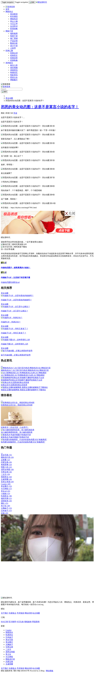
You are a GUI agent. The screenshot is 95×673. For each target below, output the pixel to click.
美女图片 (6, 486)
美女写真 (6, 455)
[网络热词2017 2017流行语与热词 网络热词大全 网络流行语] (26, 368)
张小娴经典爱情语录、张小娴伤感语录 (16, 432)
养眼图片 (14, 80)
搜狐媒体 (28, 622)
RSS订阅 (4, 622)
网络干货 (9, 31)
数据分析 (14, 43)
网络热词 (14, 19)
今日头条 (20, 622)
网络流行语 (7, 457)
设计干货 (14, 46)
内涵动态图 (5, 282)
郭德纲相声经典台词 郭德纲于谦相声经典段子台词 (21, 380)
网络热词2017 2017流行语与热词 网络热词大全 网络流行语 (25, 370)
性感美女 (6, 496)
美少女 (5, 506)
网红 (4, 503)
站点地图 (36, 613)
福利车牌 (6, 498)
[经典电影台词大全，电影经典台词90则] (17, 403)
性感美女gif (15, 282)
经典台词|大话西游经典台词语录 (14, 385)
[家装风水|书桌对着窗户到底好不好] (16, 435)
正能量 (5, 460)
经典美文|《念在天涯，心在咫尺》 (15, 427)
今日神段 (6, 489)
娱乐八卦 (14, 65)
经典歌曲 (14, 60)
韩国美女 (6, 477)
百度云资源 (7, 482)
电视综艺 (14, 72)
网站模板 (49, 671)
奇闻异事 (6, 465)
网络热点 (9, 12)
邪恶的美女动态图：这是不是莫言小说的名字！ (40, 107)
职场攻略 (14, 29)
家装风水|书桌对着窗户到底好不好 (15, 437)
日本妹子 (6, 511)
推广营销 (14, 38)
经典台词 (14, 53)
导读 (15, 113)
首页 (7, 9)
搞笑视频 (14, 68)
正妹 (4, 513)
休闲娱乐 (9, 63)
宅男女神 (6, 472)
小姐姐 (5, 494)
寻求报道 (20, 613)
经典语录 (14, 58)
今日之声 (14, 24)
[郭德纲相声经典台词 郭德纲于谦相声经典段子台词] (22, 378)
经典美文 (14, 55)
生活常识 (14, 26)
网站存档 (28, 613)
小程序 (13, 48)
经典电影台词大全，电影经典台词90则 (16, 405)
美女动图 (9, 98)
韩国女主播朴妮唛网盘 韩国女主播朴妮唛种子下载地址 (23, 390)
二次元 (5, 474)
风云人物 (14, 21)
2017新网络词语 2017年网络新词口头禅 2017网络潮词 (22, 375)
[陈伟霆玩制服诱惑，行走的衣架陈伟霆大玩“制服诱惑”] (24, 440)
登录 (13, 7)
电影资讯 (14, 75)
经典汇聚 (9, 51)
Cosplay (5, 484)
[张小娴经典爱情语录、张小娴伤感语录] (17, 430)
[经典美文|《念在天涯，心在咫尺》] (16, 425)
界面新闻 (36, 622)
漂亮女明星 (7, 469)
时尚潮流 (14, 16)
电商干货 (14, 36)
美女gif (5, 491)
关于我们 (4, 613)
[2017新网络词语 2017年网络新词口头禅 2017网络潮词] (23, 373)
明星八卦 (6, 467)
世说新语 (14, 14)
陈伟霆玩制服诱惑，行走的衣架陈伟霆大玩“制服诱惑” (23, 442)
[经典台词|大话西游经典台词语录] (15, 382)
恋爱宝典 (6, 462)
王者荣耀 (6, 479)
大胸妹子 (6, 508)
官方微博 (12, 622)
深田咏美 (6, 501)
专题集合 (12, 613)
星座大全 (14, 77)
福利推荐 (14, 33)
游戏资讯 (14, 70)
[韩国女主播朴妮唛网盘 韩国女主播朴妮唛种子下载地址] (24, 387)
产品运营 (14, 41)
